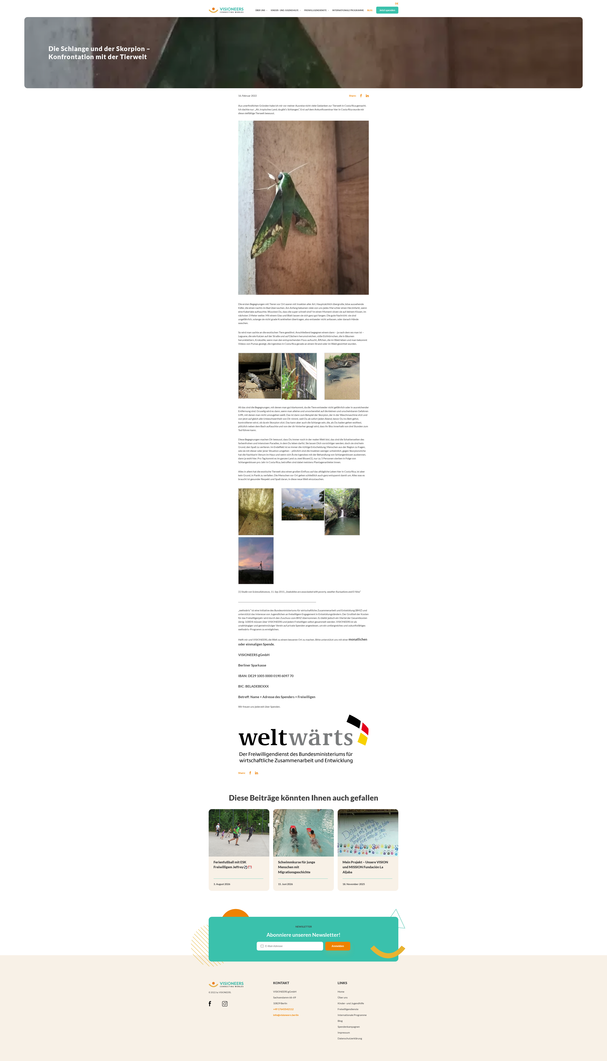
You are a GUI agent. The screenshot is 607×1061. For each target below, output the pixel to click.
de (396, 3)
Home (341, 991)
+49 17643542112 (283, 1009)
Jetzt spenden (387, 10)
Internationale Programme (348, 10)
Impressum (344, 1032)
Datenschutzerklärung (350, 1038)
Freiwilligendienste (315, 10)
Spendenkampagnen (349, 1026)
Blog (369, 10)
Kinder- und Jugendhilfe (284, 10)
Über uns (260, 10)
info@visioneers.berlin (286, 1014)
